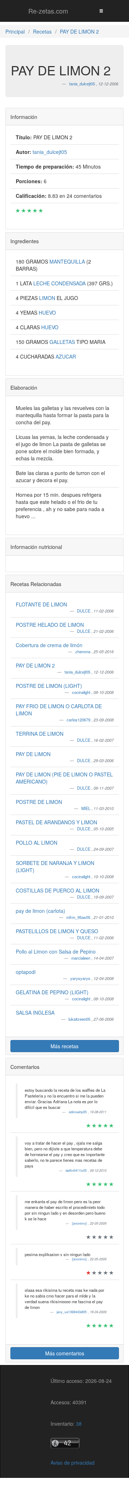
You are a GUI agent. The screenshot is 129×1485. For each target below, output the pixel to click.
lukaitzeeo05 (79, 1019)
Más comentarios (64, 1353)
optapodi (25, 971)
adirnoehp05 (78, 1112)
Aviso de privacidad (73, 1462)
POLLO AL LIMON (36, 842)
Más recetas (64, 1046)
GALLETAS (62, 341)
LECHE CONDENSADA (60, 283)
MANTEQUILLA (67, 261)
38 (79, 1423)
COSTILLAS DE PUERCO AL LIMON (57, 890)
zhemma (83, 651)
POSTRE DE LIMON (39, 801)
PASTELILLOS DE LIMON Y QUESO (57, 931)
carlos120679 (79, 719)
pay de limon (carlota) (40, 910)
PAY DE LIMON (33, 754)
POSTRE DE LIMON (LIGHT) (49, 685)
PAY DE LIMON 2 (35, 665)
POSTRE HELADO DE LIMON (50, 624)
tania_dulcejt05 (77, 672)
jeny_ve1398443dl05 (72, 1312)
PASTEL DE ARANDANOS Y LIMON (56, 822)
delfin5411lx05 (77, 1170)
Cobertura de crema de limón (49, 645)
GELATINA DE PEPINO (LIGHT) (52, 992)
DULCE (84, 611)
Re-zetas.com (48, 10)
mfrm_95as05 (78, 917)
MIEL (86, 808)
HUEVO (47, 312)
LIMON (48, 297)
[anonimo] (80, 1223)
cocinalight (81, 692)
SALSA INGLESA (35, 1012)
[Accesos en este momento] (81, 1443)
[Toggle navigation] (101, 10)
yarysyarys (80, 978)
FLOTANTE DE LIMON (41, 604)
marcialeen (81, 958)
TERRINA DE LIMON (39, 733)
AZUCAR (66, 356)
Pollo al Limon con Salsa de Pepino (56, 951)
